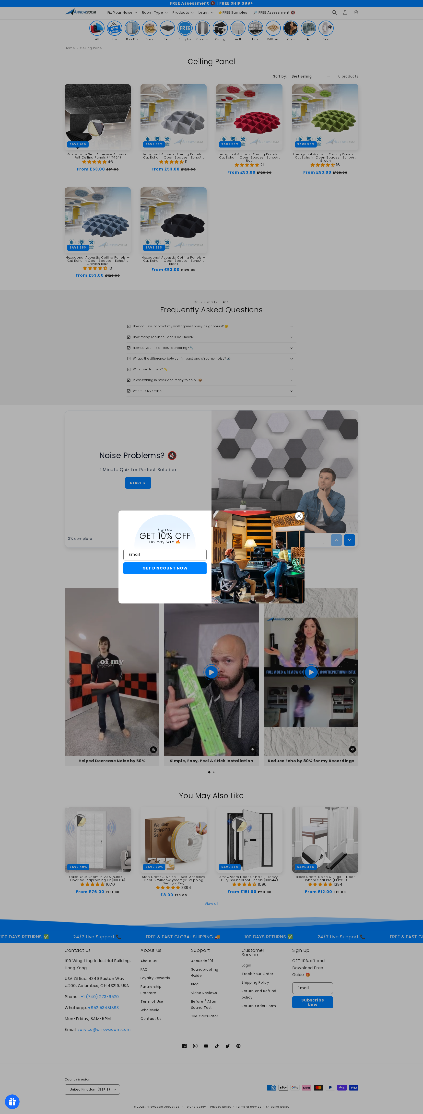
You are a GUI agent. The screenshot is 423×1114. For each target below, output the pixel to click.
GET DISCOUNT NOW (165, 568)
